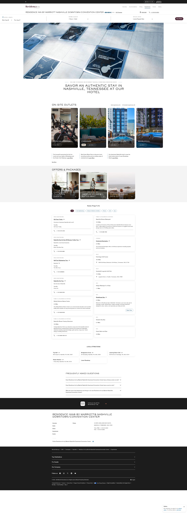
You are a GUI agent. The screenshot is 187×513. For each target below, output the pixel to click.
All (72, 210)
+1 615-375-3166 (60, 230)
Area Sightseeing (80, 210)
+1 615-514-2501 (155, 12)
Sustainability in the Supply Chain (123, 483)
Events (154, 6)
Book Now (129, 310)
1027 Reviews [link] (119, 12)
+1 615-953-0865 (60, 251)
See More (54, 162)
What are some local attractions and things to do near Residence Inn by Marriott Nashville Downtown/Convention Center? (89, 391)
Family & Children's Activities (93, 210)
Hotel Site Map (60, 484)
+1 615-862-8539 (60, 312)
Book (84, 144)
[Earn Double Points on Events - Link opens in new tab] (65, 185)
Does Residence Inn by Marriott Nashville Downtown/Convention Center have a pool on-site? (90, 385)
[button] (149, 2)
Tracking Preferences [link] (56, 483)
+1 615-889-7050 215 (61, 335)
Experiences (147, 6)
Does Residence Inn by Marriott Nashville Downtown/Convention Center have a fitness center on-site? (92, 380)
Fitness (104, 210)
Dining (140, 6)
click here (178, 510)
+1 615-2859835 (60, 271)
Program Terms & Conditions (79, 483)
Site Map (53, 484)
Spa (115, 210)
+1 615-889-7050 (103, 232)
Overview (124, 6)
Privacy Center (90, 483)
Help (66, 484)
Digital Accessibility (111, 483)
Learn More (57, 144)
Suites (53, 425)
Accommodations (133, 6)
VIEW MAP (144, 12)
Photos (74, 423)
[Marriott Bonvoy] (158, 2)
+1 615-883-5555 (60, 292)
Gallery (159, 6)
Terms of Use (69, 483)
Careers (63, 483)
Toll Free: (101, 428)
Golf (110, 210)
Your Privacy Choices (100, 483)
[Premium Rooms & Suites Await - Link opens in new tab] (93, 185)
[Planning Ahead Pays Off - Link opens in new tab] (121, 185)
